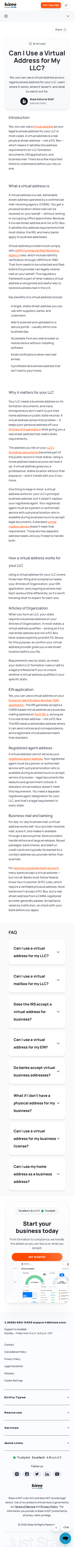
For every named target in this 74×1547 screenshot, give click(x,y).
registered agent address (26, 759)
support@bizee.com (49, 1322)
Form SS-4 (41, 714)
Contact (9, 1344)
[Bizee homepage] (10, 5)
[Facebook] (27, 1474)
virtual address (43, 126)
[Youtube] (57, 1474)
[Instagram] (17, 1474)
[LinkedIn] (47, 1474)
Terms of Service (25, 1506)
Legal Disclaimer (13, 1366)
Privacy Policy (12, 1359)
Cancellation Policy (15, 1351)
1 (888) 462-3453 (18, 1322)
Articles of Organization (25, 429)
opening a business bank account (36, 868)
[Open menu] (66, 5)
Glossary (9, 1373)
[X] (37, 1474)
